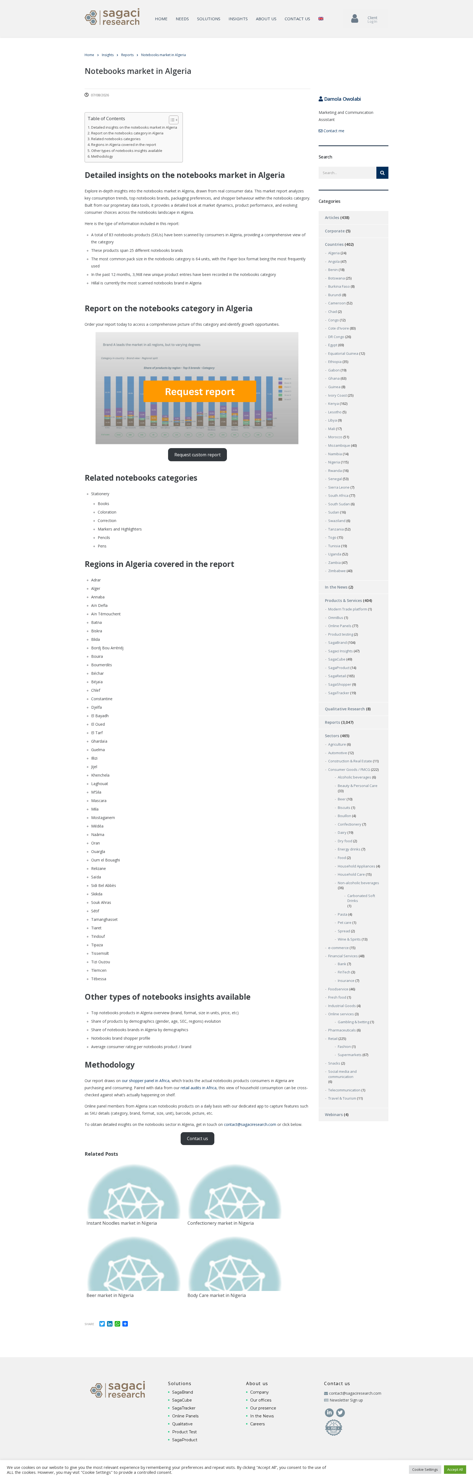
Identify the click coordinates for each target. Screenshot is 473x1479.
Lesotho (335, 412)
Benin (333, 269)
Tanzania (336, 529)
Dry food (345, 840)
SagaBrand (337, 642)
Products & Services (343, 600)
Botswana (336, 278)
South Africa (338, 495)
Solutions (208, 18)
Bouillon (344, 815)
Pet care (344, 922)
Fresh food (337, 997)
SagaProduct (339, 667)
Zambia (334, 562)
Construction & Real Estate (350, 761)
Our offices (260, 1400)
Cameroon (337, 303)
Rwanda (335, 470)
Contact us (297, 18)
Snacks (334, 1063)
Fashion (344, 1046)
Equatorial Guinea (343, 353)
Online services (341, 1013)
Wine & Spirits (349, 939)
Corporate (335, 230)
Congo (333, 320)
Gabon (334, 370)
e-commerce (338, 947)
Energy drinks (349, 849)
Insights (238, 18)
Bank (342, 963)
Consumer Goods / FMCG (349, 769)
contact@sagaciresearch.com (250, 1124)
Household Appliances (356, 866)
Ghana (334, 378)
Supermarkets (350, 1054)
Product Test (184, 1432)
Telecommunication (344, 1090)
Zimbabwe (337, 570)
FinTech (344, 972)
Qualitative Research (345, 708)
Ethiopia (335, 361)
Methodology (102, 156)
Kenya (333, 403)
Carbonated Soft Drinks (361, 898)
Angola (334, 261)
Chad (332, 311)
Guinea (334, 386)
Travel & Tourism (342, 1098)
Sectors (332, 735)
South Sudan (339, 503)
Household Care (351, 874)
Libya (332, 420)
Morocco (335, 436)
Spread (344, 931)
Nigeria (334, 462)
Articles (332, 217)
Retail (333, 1038)
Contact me (333, 130)
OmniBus (335, 617)
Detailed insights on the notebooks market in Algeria (134, 127)
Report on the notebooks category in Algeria (127, 133)
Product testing (340, 634)
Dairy (342, 832)
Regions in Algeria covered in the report (123, 144)
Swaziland (336, 520)
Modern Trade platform (347, 609)
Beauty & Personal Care (357, 785)
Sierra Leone (339, 487)
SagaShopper (339, 684)
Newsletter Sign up (346, 1400)
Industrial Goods (342, 1005)
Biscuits (344, 807)
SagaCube (336, 659)
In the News (336, 587)
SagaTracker (338, 692)
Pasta (342, 914)
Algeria (334, 252)
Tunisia (334, 545)
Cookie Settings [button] (425, 1469)
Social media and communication (342, 1074)
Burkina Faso (339, 286)
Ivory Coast (337, 395)
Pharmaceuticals (342, 1030)
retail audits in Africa (199, 1087)
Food (342, 857)
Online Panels (339, 625)
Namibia (335, 453)
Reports (332, 722)
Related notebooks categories (116, 139)
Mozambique (339, 445)
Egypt (332, 344)
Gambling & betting (353, 1021)
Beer (342, 799)
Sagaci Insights (340, 650)
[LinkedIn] (329, 1412)
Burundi (334, 294)
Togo (332, 537)
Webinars (334, 1114)
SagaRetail (337, 675)
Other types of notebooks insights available (126, 150)
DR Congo (336, 336)
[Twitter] (340, 1412)
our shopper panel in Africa (145, 1080)
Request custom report (197, 455)
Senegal (335, 478)
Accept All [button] (455, 1469)
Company (259, 1392)
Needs (182, 18)
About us (266, 18)
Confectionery (349, 824)
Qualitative (182, 1424)
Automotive (337, 752)
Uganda (334, 554)
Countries (334, 244)
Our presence (263, 1408)
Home (161, 18)
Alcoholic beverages (354, 777)
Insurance (346, 980)
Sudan (333, 512)
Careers (257, 1424)
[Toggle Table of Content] (171, 120)
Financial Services (343, 955)
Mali (331, 428)
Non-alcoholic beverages (358, 882)
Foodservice (338, 989)
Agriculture (337, 744)
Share (89, 1324)
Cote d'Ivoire (338, 328)
